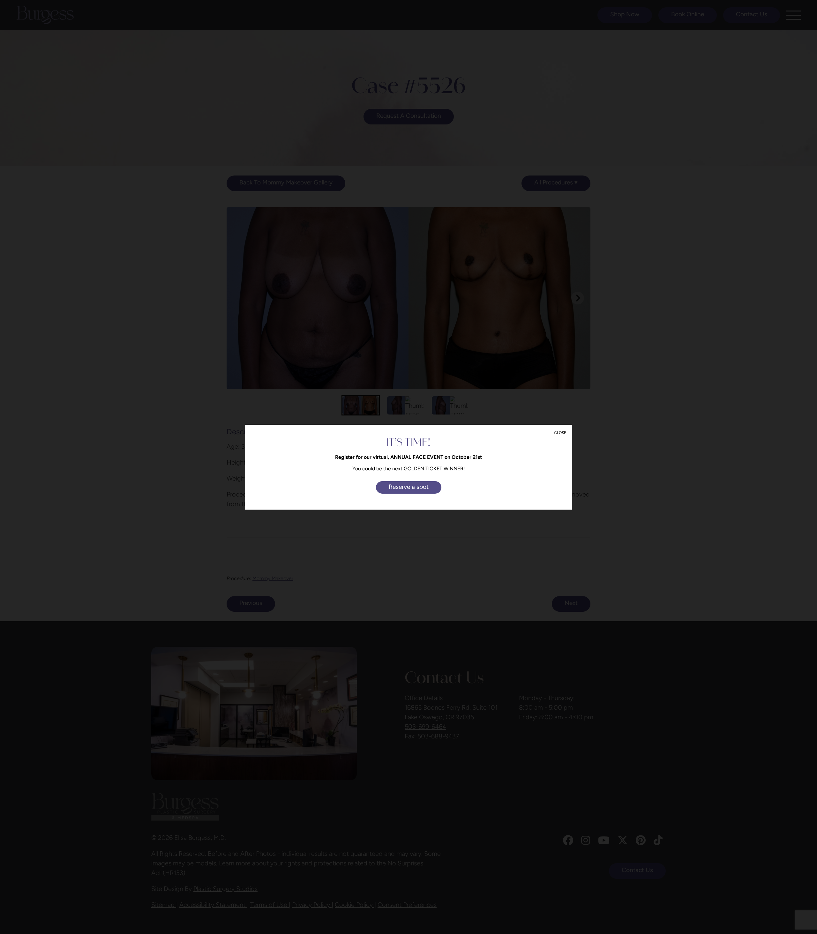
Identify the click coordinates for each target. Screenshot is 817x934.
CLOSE (560, 433)
